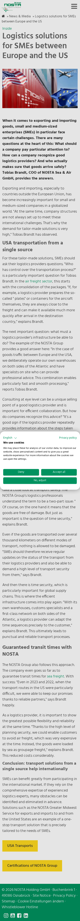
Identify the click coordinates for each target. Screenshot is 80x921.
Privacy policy (68, 437)
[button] (10, 438)
